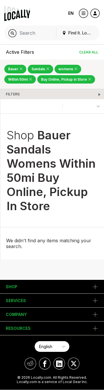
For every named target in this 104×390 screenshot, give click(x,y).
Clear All (88, 52)
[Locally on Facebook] (45, 363)
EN (71, 13)
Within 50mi (18, 79)
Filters (13, 94)
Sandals (38, 69)
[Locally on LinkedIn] (59, 363)
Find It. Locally (81, 32)
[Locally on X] (73, 363)
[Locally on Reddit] (30, 363)
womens (66, 69)
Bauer (13, 69)
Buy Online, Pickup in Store (64, 79)
